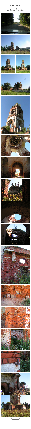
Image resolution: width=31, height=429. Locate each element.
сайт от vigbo (15, 427)
